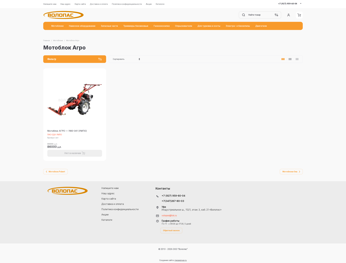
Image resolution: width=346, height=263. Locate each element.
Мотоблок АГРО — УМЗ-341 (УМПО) (67, 130)
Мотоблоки (58, 40)
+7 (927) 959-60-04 (287, 3)
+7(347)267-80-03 (173, 201)
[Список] (290, 59)
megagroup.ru (180, 260)
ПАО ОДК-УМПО (54, 135)
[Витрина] (283, 59)
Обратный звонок (171, 230)
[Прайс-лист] (297, 59)
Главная (46, 40)
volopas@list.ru (169, 215)
